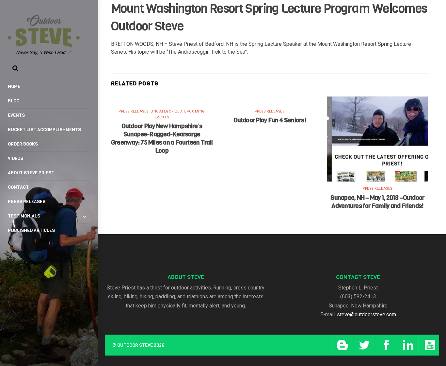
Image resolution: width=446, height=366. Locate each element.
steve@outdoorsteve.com (366, 314)
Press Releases (26, 202)
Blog (14, 101)
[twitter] (363, 345)
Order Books (23, 144)
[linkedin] (407, 345)
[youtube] (429, 345)
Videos (15, 158)
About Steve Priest (31, 173)
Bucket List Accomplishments (44, 130)
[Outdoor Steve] (44, 52)
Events (16, 115)
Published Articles (31, 230)
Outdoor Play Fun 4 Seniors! (269, 120)
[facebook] (385, 345)
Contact (18, 187)
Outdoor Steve (135, 345)
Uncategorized (166, 111)
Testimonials (24, 216)
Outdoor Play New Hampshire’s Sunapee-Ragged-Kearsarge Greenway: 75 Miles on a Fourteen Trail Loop (162, 138)
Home (14, 86)
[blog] (341, 345)
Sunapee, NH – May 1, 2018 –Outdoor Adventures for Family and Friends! (377, 202)
